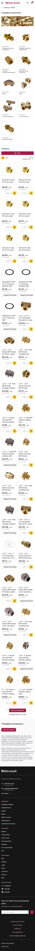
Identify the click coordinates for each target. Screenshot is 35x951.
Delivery (3, 831)
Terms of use (5, 838)
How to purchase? (6, 847)
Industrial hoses (6, 808)
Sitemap (3, 862)
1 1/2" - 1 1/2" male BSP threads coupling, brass (25, 352)
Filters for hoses (6, 817)
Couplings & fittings (7, 804)
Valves (3, 814)
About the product (8, 730)
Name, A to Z (27, 159)
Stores (3, 868)
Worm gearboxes (17, 932)
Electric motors (17, 925)
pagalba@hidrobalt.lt (11, 788)
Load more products (17, 710)
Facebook (7, 886)
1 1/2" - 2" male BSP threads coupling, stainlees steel (9, 454)
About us (4, 874)
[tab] (9, 730)
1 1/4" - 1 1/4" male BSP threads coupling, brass (25, 624)
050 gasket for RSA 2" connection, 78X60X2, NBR (25, 284)
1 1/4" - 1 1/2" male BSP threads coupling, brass (25, 488)
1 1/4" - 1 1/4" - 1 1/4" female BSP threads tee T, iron (8, 556)
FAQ (2, 851)
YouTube (7, 889)
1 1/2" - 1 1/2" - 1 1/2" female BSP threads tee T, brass (25, 318)
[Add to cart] (14, 193)
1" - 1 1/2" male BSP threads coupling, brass (25, 692)
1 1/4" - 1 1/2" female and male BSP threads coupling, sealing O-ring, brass (9, 490)
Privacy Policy (5, 835)
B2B (2, 858)
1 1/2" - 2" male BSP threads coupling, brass (25, 420)
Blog (2, 878)
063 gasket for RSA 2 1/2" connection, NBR (8, 318)
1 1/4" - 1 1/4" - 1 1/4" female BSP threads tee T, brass (25, 522)
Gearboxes (17, 928)
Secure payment (6, 841)
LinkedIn (7, 892)
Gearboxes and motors (8, 824)
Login (3, 865)
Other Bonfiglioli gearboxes (17, 936)
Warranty (4, 844)
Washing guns (5, 820)
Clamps (3, 811)
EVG (7, 946)
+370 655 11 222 (9, 783)
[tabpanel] (17, 748)
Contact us (4, 871)
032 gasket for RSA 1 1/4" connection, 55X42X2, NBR (8, 284)
